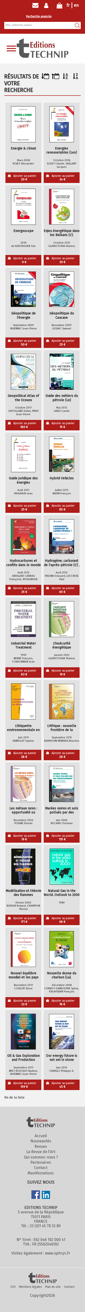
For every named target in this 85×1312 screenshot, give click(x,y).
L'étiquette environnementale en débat (23, 728)
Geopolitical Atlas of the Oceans (23, 398)
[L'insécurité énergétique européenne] (61, 619)
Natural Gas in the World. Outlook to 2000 (62, 893)
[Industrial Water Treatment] (23, 619)
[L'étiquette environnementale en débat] (23, 701)
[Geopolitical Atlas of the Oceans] (23, 372)
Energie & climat (23, 148)
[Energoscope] (23, 207)
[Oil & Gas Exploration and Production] (23, 1032)
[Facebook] (35, 1195)
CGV (13, 1286)
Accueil (41, 1136)
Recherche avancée (39, 16)
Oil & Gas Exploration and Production (23, 1058)
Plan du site (53, 1286)
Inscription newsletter (35, 5)
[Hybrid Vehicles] (61, 454)
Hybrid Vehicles (62, 478)
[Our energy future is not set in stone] (61, 1032)
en (76, 5)
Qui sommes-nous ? (41, 1157)
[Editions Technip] (42, 1278)
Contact (40, 1167)
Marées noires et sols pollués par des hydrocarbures (61, 810)
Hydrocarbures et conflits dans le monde (23, 563)
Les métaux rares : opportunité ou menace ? (23, 810)
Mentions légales (30, 1286)
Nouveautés (40, 1141)
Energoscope (23, 231)
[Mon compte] (47, 5)
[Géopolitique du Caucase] (61, 289)
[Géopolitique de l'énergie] (23, 289)
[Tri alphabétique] (65, 78)
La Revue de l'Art (40, 1151)
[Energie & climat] (23, 124)
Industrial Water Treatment (23, 645)
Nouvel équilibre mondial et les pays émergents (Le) (23, 975)
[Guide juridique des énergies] (23, 454)
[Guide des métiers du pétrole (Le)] (61, 372)
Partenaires (40, 1162)
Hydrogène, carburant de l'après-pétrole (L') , (62, 563)
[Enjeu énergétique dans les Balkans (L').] (61, 207)
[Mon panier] (59, 6)
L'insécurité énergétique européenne (61, 645)
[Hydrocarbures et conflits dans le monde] (23, 537)
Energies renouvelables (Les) (61, 150)
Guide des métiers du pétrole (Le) (62, 398)
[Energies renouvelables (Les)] (61, 124)
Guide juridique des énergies (23, 480)
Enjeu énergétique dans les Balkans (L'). (62, 233)
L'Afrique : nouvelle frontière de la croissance (61, 728)
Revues (40, 1146)
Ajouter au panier (24, 177)
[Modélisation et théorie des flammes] (23, 867)
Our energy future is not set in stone (61, 1058)
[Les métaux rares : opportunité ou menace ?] (23, 784)
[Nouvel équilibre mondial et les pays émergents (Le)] (23, 949)
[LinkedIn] (46, 1195)
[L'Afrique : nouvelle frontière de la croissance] (61, 701)
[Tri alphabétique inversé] (76, 78)
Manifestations (41, 1173)
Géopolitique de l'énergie (23, 315)
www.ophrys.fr (57, 1253)
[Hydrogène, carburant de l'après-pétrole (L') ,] (61, 537)
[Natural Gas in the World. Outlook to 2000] (61, 867)
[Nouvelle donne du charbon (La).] (61, 949)
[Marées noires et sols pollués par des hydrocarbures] (61, 784)
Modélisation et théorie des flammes (23, 893)
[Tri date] (45, 78)
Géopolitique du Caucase (62, 315)
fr (68, 5)
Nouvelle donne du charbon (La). (61, 975)
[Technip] (42, 56)
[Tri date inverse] (55, 78)
